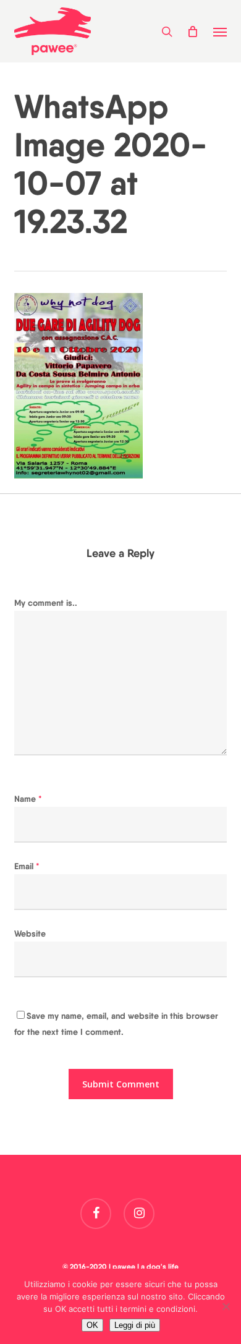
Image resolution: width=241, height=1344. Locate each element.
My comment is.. (45, 602)
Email (27, 866)
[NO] (225, 1306)
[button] (220, 31)
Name (28, 798)
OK (92, 1325)
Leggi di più (134, 1325)
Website (30, 933)
